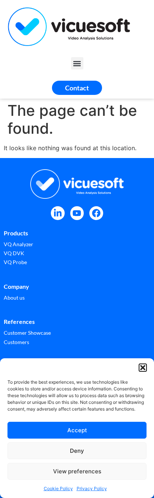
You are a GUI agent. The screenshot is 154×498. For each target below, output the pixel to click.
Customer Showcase (27, 333)
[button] (143, 367)
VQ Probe (15, 262)
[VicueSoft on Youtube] (77, 213)
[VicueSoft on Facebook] (96, 213)
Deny (77, 450)
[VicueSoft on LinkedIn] (58, 213)
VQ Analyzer (18, 244)
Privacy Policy (92, 488)
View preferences (77, 471)
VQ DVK (14, 253)
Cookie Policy (58, 488)
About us (14, 297)
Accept (77, 430)
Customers (16, 342)
